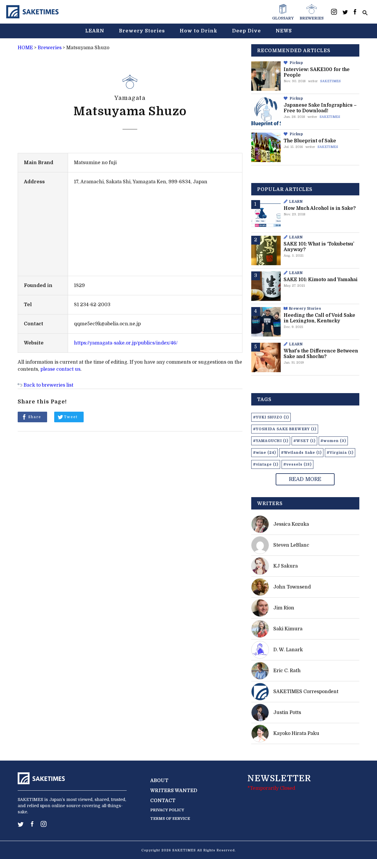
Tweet (71, 417)
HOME (25, 47)
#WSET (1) (304, 441)
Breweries (50, 47)
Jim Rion (283, 608)
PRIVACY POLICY (167, 810)
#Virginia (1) (340, 453)
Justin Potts (287, 712)
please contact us (60, 369)
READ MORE (305, 479)
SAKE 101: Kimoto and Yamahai (321, 279)
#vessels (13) (297, 464)
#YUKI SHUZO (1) (271, 417)
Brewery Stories (142, 31)
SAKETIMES (330, 81)
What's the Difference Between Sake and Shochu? (321, 353)
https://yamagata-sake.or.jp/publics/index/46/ (126, 343)
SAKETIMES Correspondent (305, 691)
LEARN (94, 31)
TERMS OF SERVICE (170, 818)
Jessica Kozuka (291, 524)
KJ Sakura (285, 566)
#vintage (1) (265, 464)
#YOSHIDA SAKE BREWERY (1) (284, 429)
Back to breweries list (48, 385)
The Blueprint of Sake (310, 141)
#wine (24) (264, 453)
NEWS (284, 31)
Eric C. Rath (287, 670)
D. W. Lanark (288, 649)
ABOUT (159, 780)
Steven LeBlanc (291, 545)
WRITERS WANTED (173, 790)
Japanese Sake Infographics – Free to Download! (320, 108)
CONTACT (163, 800)
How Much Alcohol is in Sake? (320, 208)
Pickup (296, 63)
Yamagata (129, 98)
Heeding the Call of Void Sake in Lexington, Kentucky (319, 318)
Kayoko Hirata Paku (296, 733)
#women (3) (333, 441)
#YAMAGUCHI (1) (270, 441)
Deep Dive (246, 31)
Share (34, 417)
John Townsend (292, 587)
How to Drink (198, 31)
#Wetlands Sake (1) (301, 453)
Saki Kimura (287, 629)
